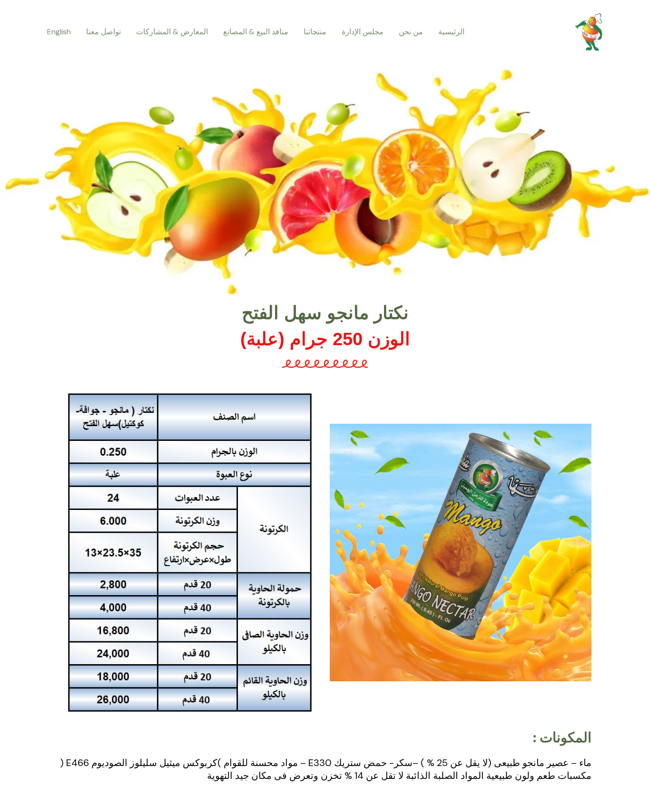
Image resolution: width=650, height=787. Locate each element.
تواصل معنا (103, 32)
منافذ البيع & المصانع (255, 32)
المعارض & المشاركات (172, 32)
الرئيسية (451, 32)
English (59, 32)
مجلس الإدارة (363, 32)
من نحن (411, 32)
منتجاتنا (315, 32)
